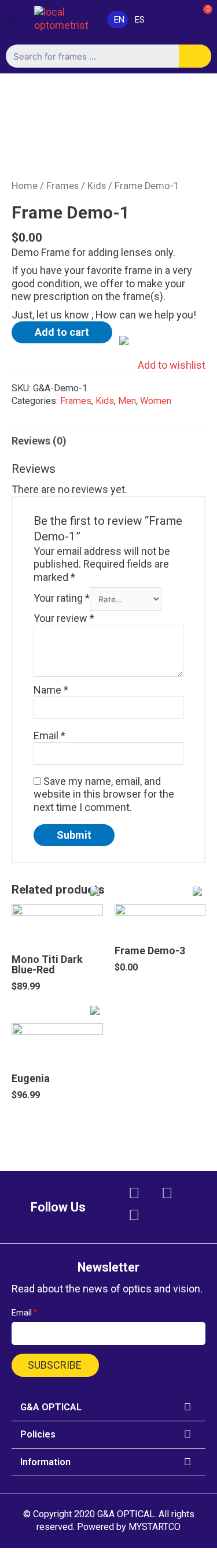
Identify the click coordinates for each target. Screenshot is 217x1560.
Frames (62, 185)
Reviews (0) (39, 441)
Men (127, 400)
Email (49, 735)
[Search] (195, 56)
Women (155, 400)
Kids (96, 185)
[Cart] (199, 19)
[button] (14, 19)
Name (51, 690)
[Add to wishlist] (63, 916)
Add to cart (62, 332)
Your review (64, 618)
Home (25, 185)
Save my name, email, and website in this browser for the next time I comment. (104, 794)
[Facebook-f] (134, 1192)
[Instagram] (167, 1192)
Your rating (62, 598)
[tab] (108, 441)
